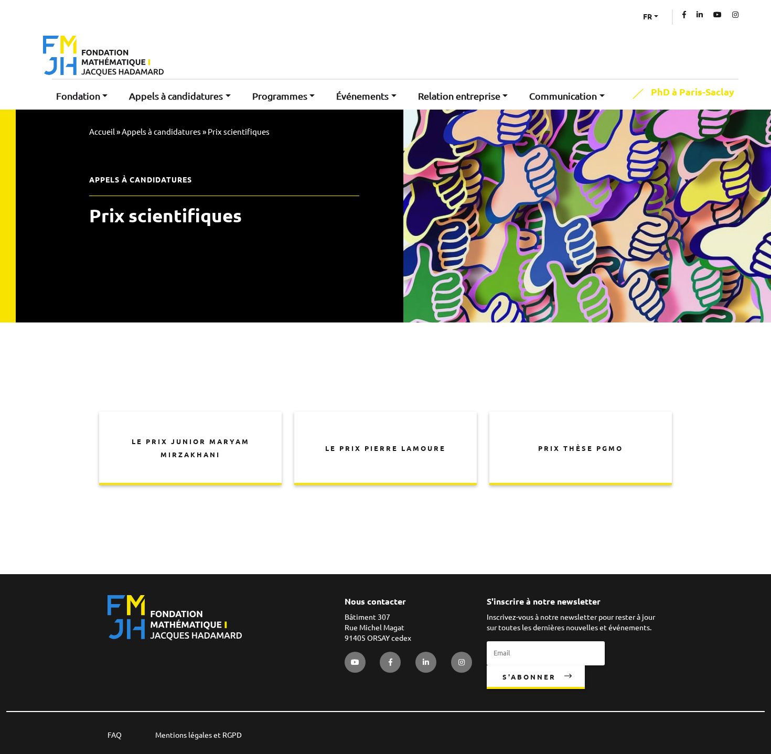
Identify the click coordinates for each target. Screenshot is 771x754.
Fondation (78, 96)
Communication (563, 96)
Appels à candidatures (176, 96)
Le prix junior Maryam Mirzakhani (191, 448)
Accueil (102, 131)
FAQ (115, 735)
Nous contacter (375, 601)
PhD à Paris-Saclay (692, 92)
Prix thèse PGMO (580, 448)
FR (647, 17)
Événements (362, 96)
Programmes (279, 96)
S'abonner (529, 677)
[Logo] (103, 56)
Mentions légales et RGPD (198, 735)
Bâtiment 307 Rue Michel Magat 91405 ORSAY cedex (378, 627)
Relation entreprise (459, 96)
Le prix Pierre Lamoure (385, 448)
